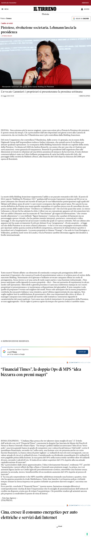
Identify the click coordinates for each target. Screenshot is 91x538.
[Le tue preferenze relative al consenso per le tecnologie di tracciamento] (87, 534)
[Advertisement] (17, 114)
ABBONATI (85, 3)
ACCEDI (86, 9)
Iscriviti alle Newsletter (8, 3)
